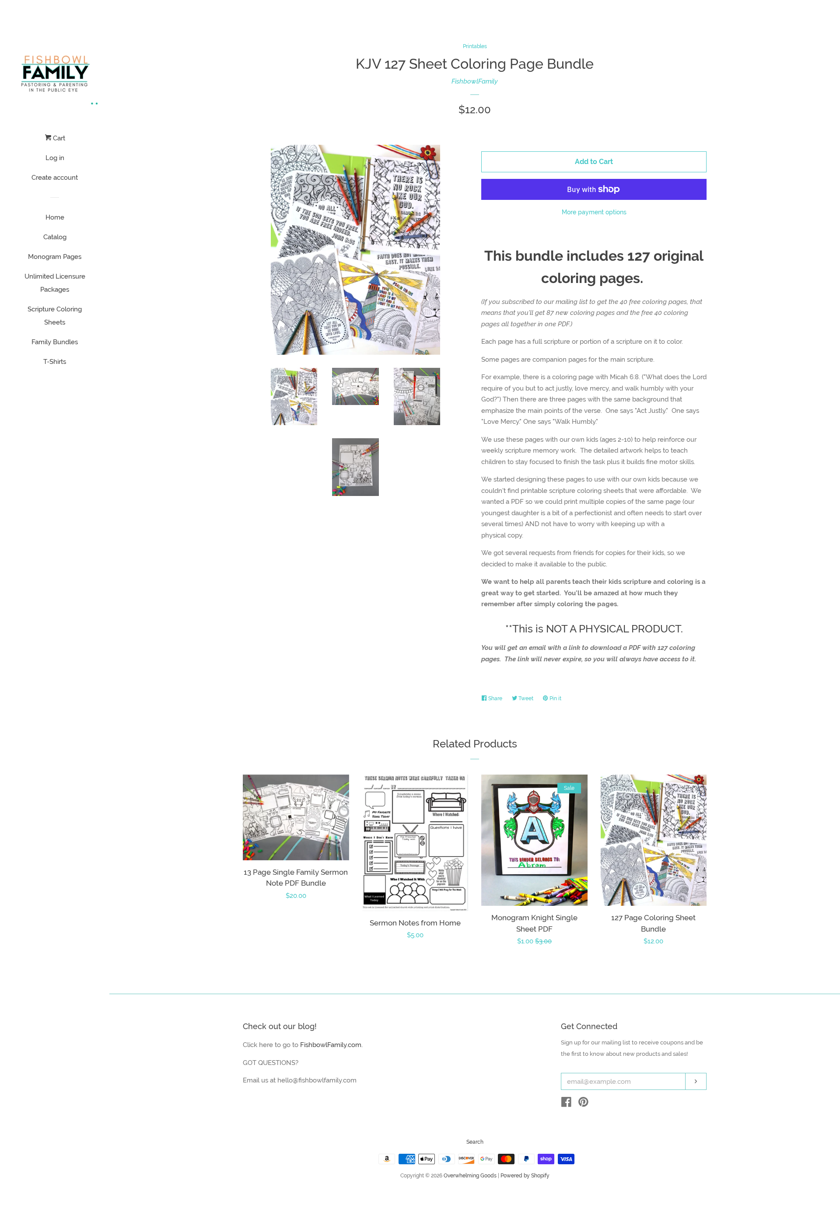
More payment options (594, 212)
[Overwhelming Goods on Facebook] (566, 1104)
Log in (55, 158)
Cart (58, 138)
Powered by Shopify (525, 1176)
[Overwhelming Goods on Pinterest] (583, 1104)
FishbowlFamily (475, 81)
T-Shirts (54, 362)
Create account (55, 178)
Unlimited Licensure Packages (54, 282)
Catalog (54, 237)
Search (474, 1142)
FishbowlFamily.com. (331, 1045)
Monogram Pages (54, 257)
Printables (475, 46)
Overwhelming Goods (470, 1176)
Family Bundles (55, 342)
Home (55, 217)
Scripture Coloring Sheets (55, 315)
